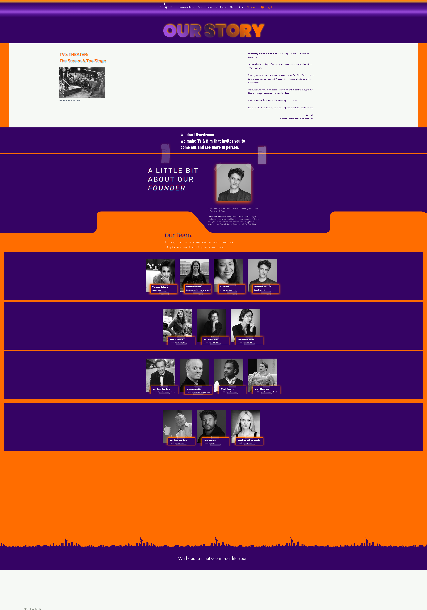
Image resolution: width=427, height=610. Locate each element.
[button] (209, 7)
